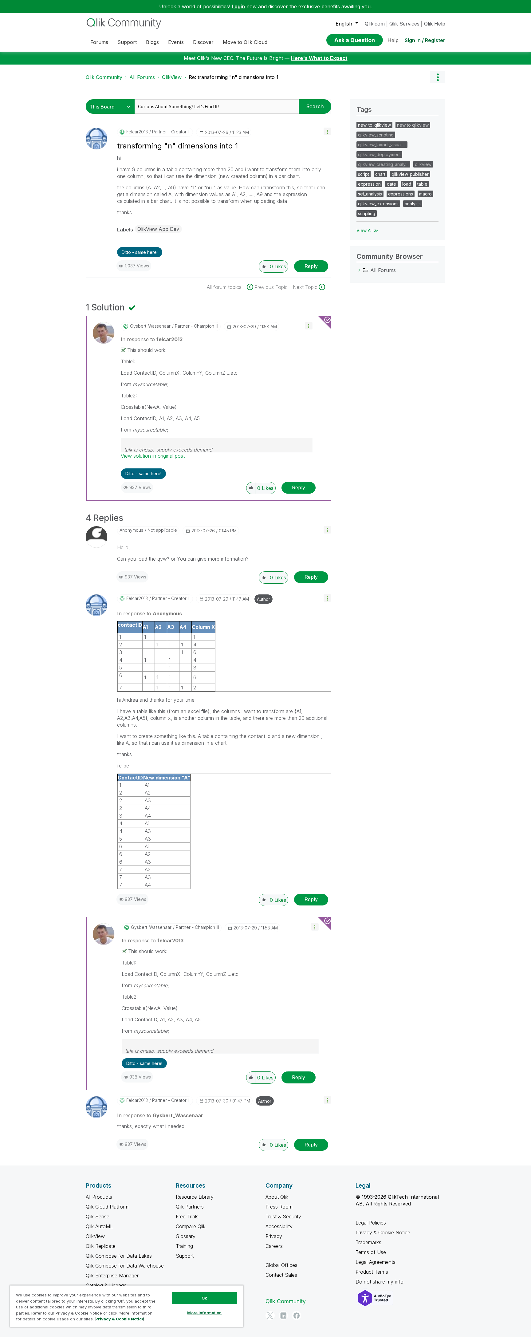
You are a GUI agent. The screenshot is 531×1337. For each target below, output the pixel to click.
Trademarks (368, 1242)
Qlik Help (434, 24)
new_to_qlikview (374, 125)
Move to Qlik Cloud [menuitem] (245, 42)
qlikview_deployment (379, 154)
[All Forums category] (359, 270)
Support (185, 1256)
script (363, 174)
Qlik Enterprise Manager (112, 1275)
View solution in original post (153, 456)
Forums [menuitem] (99, 42)
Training (184, 1246)
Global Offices (281, 1265)
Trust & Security (283, 1216)
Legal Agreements (375, 1262)
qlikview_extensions (378, 203)
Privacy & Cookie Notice (383, 1232)
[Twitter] (270, 1315)
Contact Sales (281, 1275)
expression (369, 184)
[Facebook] (296, 1315)
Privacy (274, 1236)
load (406, 184)
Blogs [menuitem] (152, 42)
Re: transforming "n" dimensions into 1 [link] (233, 77)
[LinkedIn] (283, 1315)
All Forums (142, 77)
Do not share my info (380, 1282)
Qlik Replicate (101, 1246)
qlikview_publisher (410, 174)
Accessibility (279, 1226)
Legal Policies (371, 1223)
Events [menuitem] (176, 42)
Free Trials (187, 1216)
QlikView (172, 77)
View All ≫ (367, 230)
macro (425, 193)
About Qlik (277, 1197)
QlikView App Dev (158, 229)
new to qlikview (413, 125)
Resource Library (195, 1197)
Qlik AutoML (99, 1226)
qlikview (423, 164)
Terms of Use (371, 1252)
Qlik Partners (190, 1207)
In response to (152, 339)
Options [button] (437, 77)
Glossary (185, 1236)
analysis (413, 203)
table (422, 184)
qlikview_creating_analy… (383, 164)
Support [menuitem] (127, 42)
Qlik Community (104, 77)
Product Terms (372, 1272)
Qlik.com (375, 24)
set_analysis (370, 193)
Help (393, 40)
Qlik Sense (97, 1216)
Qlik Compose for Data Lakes (119, 1256)
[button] (327, 131)
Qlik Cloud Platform (107, 1207)
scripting (366, 213)
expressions (400, 193)
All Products (99, 1197)
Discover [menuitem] (203, 42)
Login (238, 6)
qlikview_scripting (376, 134)
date (391, 184)
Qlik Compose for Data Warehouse (125, 1266)
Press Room (279, 1207)
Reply (311, 266)
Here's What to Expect (319, 58)
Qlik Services (404, 24)
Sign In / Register (425, 40)
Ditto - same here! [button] (140, 252)
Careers (274, 1246)
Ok (204, 1298)
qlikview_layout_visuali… (382, 144)
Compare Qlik (191, 1226)
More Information (204, 1312)
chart (380, 174)
